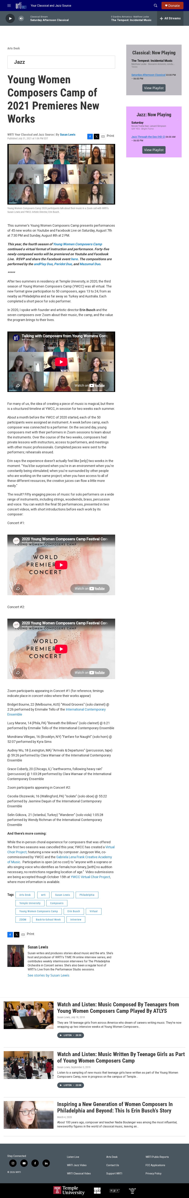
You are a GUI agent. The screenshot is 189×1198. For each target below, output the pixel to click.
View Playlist (154, 88)
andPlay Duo (43, 264)
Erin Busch (74, 911)
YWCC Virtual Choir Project (90, 877)
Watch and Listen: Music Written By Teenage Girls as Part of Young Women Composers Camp (121, 1057)
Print (110, 135)
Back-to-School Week (48, 919)
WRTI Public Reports (157, 1157)
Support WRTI (114, 1173)
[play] (10, 18)
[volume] (21, 18)
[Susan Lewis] (15, 956)
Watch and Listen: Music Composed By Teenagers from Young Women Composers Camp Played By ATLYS (118, 1007)
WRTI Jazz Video (77, 1165)
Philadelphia (87, 894)
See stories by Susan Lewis (48, 975)
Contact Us (112, 1165)
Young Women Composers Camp (77, 244)
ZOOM (22, 919)
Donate (174, 6)
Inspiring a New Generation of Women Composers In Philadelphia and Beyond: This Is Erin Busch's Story (115, 1107)
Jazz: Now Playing (154, 114)
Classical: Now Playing (154, 52)
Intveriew (75, 919)
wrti (43, 894)
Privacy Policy (153, 1173)
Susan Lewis (67, 134)
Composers (56, 903)
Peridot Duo (63, 264)
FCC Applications (155, 1165)
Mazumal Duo (90, 264)
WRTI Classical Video (79, 1173)
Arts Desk (13, 48)
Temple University (30, 903)
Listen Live (73, 1157)
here (74, 259)
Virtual (94, 911)
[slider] (27, 18)
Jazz (19, 62)
